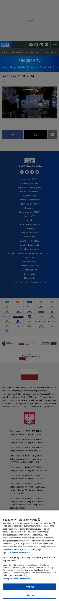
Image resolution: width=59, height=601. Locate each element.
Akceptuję (29, 586)
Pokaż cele (29, 595)
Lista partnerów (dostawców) (17, 578)
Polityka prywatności (20, 552)
